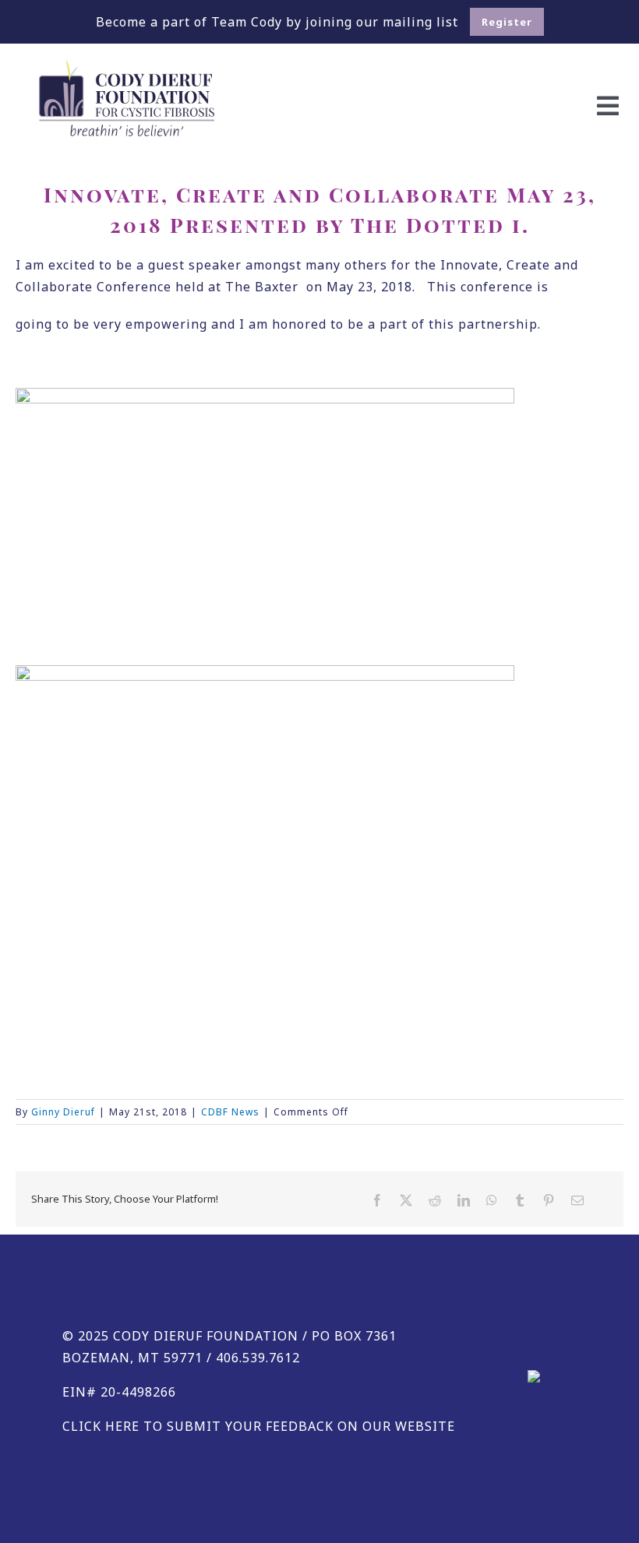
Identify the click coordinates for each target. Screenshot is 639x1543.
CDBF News (230, 1111)
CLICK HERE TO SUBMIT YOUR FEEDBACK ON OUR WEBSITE (258, 1426)
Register (507, 22)
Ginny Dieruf (63, 1111)
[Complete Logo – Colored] (126, 65)
